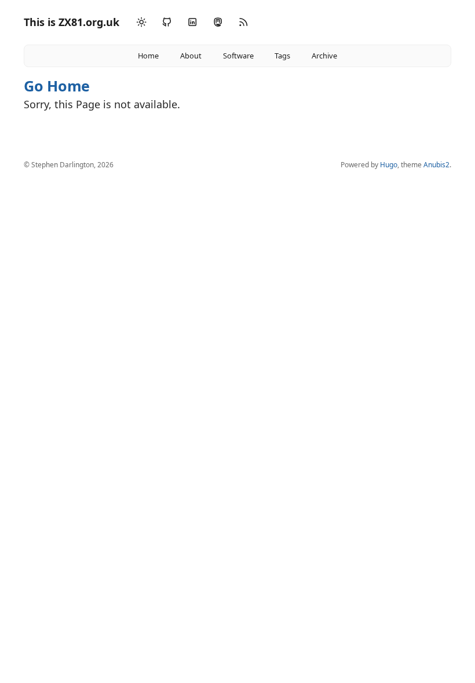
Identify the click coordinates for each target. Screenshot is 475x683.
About (191, 55)
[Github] (167, 22)
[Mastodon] (218, 22)
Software (238, 55)
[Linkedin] (192, 22)
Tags (282, 55)
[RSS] (243, 22)
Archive (324, 55)
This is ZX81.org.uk (71, 22)
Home (148, 55)
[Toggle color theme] (141, 22)
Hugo (388, 165)
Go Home (57, 86)
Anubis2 (436, 165)
